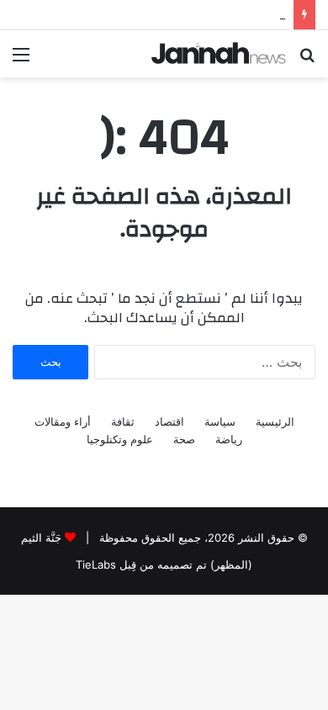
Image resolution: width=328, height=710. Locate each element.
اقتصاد (169, 421)
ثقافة (123, 421)
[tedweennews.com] (218, 53)
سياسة (219, 421)
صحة (184, 439)
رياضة (228, 439)
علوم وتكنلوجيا (120, 439)
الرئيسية (275, 421)
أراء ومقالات (62, 421)
